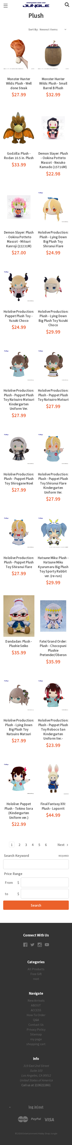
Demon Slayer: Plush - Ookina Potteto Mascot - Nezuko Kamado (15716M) (53, 160)
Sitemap (36, 1034)
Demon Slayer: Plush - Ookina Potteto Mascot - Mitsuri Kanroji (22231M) (19, 239)
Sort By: (33, 29)
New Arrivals (36, 1000)
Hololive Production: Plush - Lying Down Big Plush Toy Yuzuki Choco (53, 318)
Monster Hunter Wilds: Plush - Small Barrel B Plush (53, 83)
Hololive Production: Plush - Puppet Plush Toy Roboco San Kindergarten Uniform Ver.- (53, 729)
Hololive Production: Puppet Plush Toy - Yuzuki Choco (19, 316)
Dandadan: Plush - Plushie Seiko (18, 643)
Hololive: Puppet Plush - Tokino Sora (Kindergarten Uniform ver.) (19, 811)
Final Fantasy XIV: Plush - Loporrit (53, 806)
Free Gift (36, 974)
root (36, 979)
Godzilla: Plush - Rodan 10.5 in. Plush (19, 155)
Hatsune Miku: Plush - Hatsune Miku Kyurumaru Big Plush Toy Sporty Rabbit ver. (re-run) (53, 567)
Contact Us (36, 1025)
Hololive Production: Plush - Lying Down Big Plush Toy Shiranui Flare (53, 239)
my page (36, 1039)
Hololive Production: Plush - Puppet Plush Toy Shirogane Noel (19, 478)
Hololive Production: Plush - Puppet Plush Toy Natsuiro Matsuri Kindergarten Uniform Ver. (18, 399)
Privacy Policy (36, 1029)
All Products (36, 969)
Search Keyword (36, 855)
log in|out (36, 1106)
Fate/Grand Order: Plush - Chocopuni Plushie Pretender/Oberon (53, 648)
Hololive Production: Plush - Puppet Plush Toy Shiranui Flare (19, 562)
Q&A (36, 1020)
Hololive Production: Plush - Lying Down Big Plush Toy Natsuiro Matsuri (19, 727)
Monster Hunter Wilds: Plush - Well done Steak (19, 83)
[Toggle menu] (5, 5)
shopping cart (36, 1044)
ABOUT (36, 1005)
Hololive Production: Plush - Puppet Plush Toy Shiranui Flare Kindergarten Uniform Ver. (53, 483)
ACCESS (36, 1010)
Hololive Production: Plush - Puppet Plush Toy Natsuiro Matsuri (53, 395)
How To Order (36, 1015)
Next (61, 844)
